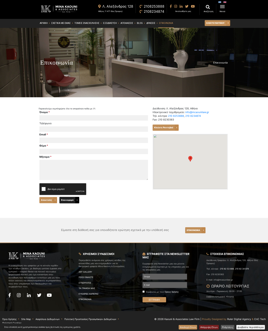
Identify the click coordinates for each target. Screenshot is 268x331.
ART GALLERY (85, 272)
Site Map (26, 319)
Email (43, 134)
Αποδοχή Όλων (188, 327)
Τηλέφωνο (45, 123)
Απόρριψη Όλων (209, 327)
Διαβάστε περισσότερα (251, 327)
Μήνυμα (45, 156)
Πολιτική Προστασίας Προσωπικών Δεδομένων (90, 319)
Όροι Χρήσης (9, 319)
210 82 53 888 (227, 268)
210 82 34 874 (242, 268)
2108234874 (154, 11)
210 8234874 (193, 115)
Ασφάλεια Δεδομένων (48, 319)
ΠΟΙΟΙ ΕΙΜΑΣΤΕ (86, 277)
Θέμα (43, 145)
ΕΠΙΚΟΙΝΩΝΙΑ (193, 230)
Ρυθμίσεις (227, 327)
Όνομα (44, 112)
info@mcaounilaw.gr (197, 112)
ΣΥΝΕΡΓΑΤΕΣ (85, 283)
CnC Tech (260, 319)
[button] (190, 159)
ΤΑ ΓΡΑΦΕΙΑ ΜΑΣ (87, 288)
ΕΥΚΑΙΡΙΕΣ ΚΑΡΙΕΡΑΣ (88, 294)
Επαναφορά (67, 200)
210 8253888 (176, 115)
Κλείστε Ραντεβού (163, 127)
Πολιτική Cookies (12, 323)
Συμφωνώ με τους (162, 292)
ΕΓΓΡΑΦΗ (154, 299)
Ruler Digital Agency (239, 319)
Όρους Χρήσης (172, 292)
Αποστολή (46, 200)
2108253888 (154, 6)
